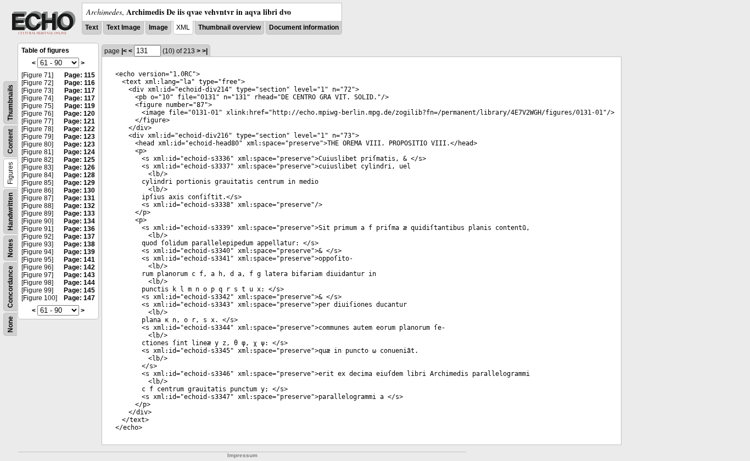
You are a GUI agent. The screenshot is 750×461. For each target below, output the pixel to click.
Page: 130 (79, 190)
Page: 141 (79, 259)
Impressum (242, 455)
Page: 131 (79, 198)
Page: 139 (79, 252)
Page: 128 (79, 175)
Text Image (124, 27)
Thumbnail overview (229, 27)
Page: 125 (79, 160)
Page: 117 (79, 90)
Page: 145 (79, 290)
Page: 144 (79, 282)
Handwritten (10, 212)
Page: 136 (79, 229)
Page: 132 (79, 206)
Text (91, 27)
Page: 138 (79, 244)
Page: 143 (79, 275)
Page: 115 (79, 75)
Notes (10, 248)
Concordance (10, 287)
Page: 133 (79, 213)
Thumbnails (10, 103)
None (10, 324)
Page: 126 (79, 167)
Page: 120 (79, 113)
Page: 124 (79, 152)
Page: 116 (79, 83)
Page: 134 (79, 221)
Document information (304, 27)
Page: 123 (79, 136)
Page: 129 (79, 183)
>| (205, 51)
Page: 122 (79, 129)
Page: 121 (79, 121)
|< (124, 51)
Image (158, 27)
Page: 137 (79, 236)
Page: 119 (79, 106)
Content (10, 141)
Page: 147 (79, 298)
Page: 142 (79, 267)
